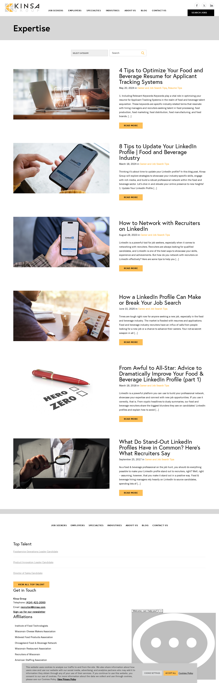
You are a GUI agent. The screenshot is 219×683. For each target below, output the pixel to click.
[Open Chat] (174, 646)
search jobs (199, 12)
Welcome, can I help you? (145, 611)
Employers (75, 10)
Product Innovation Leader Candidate (33, 562)
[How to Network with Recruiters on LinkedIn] (61, 246)
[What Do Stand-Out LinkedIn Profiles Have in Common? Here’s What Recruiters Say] (61, 467)
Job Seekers (55, 10)
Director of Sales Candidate (27, 573)
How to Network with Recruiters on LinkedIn (159, 225)
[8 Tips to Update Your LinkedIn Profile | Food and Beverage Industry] (61, 172)
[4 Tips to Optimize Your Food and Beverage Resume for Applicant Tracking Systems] (61, 98)
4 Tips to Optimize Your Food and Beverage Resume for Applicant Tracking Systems (161, 75)
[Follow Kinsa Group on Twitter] (205, 5)
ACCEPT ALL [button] (170, 673)
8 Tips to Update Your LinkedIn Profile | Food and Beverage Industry (158, 151)
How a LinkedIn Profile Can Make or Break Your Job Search (160, 299)
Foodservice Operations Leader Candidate (35, 551)
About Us (130, 10)
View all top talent (31, 584)
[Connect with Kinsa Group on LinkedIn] (211, 5)
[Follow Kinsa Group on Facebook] (198, 5)
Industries (113, 10)
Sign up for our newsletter (29, 611)
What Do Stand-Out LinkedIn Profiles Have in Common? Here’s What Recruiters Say (159, 447)
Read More (131, 125)
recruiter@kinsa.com (33, 607)
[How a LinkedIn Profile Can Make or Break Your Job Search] (61, 319)
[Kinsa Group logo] (22, 8)
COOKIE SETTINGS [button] (152, 673)
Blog (144, 10)
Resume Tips (175, 87)
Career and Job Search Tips (152, 87)
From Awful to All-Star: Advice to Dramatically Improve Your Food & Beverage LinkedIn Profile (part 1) (161, 373)
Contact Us (159, 10)
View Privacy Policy (66, 679)
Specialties (94, 10)
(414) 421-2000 (36, 602)
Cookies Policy (186, 673)
